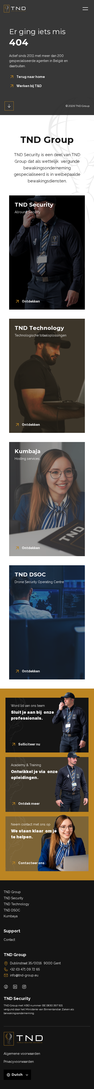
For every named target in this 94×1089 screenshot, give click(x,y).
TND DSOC (12, 910)
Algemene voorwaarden (22, 1053)
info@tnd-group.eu (24, 975)
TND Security (13, 898)
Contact (9, 940)
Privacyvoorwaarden (19, 1061)
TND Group (12, 892)
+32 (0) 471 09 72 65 (25, 969)
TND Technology (16, 904)
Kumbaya (11, 916)
